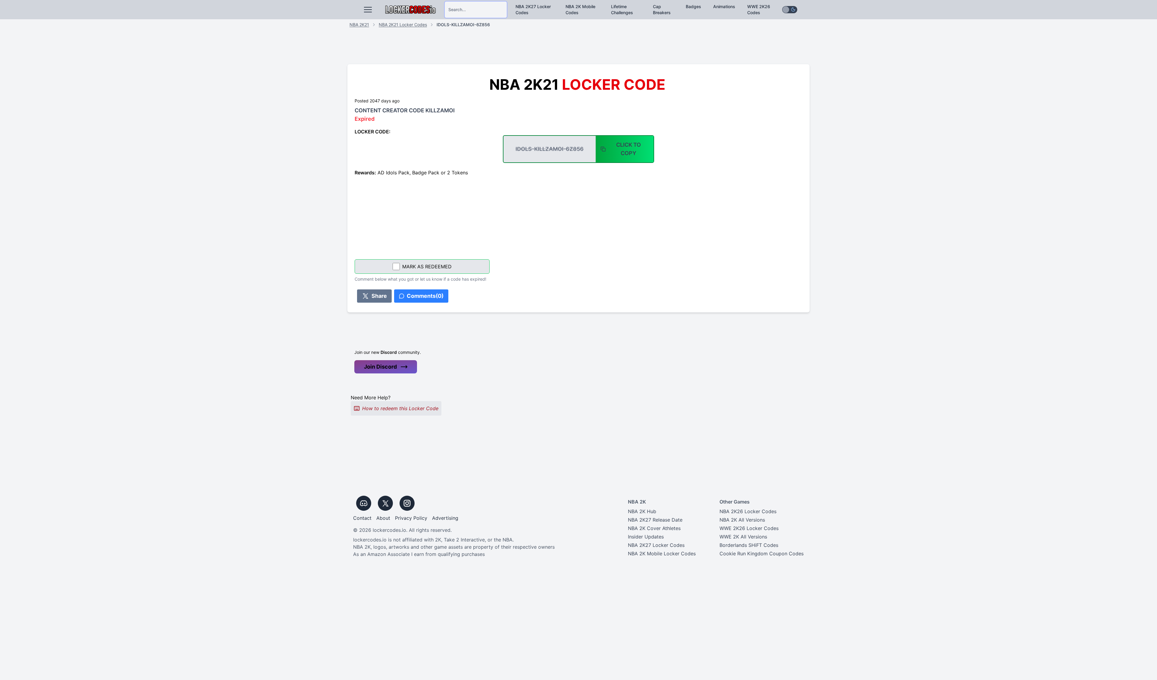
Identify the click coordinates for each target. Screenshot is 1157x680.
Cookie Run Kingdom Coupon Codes (762, 554)
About (383, 518)
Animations (724, 6)
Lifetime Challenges (622, 9)
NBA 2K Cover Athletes (654, 528)
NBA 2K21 (359, 24)
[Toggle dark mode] (789, 9)
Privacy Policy (411, 518)
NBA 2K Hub (642, 511)
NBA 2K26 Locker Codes (748, 511)
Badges (693, 6)
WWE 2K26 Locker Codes (749, 528)
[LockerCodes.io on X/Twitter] (385, 503)
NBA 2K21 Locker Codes (403, 24)
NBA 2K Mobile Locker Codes (662, 554)
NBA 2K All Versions (742, 520)
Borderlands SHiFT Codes (749, 545)
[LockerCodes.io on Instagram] (407, 503)
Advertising (445, 518)
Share (379, 296)
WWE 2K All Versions (743, 537)
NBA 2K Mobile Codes (580, 9)
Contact (362, 518)
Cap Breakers (662, 9)
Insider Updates (646, 537)
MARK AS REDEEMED (427, 267)
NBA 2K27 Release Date (655, 520)
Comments (425, 296)
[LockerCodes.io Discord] (363, 503)
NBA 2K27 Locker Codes (533, 9)
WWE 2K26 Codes (758, 9)
